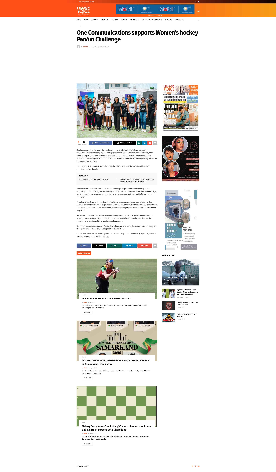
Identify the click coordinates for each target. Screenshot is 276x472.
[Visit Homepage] (83, 10)
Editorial (105, 20)
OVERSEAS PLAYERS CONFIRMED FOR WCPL (94, 179)
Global (124, 20)
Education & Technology (152, 20)
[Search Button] (198, 20)
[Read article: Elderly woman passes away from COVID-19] (168, 305)
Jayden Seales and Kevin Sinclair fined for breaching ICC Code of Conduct (187, 292)
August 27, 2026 (93, 433)
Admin (85, 47)
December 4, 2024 (183, 297)
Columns (133, 20)
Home (79, 20)
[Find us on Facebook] (192, 466)
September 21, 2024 (96, 47)
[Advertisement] (138, 65)
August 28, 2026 (93, 302)
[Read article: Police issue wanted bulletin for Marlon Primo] (180, 272)
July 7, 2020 (181, 307)
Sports (95, 20)
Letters (115, 20)
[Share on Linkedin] (144, 143)
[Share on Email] (149, 143)
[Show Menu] (198, 11)
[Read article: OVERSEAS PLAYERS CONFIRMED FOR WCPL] (117, 279)
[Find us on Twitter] (195, 2)
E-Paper (168, 20)
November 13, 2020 (170, 283)
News (86, 20)
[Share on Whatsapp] (139, 143)
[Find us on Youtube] (198, 2)
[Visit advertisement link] (180, 107)
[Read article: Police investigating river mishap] (168, 317)
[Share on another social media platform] (155, 143)
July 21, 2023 (181, 319)
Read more (88, 312)
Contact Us (179, 20)
